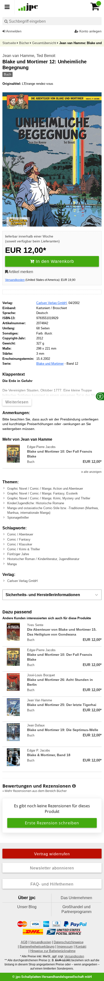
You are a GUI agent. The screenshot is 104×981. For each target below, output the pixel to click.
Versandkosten (15, 280)
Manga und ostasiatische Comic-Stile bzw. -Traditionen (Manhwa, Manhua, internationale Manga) (53, 510)
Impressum (65, 946)
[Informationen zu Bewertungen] (74, 786)
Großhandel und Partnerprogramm (76, 909)
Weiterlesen (17, 402)
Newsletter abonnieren (52, 868)
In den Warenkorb (54, 261)
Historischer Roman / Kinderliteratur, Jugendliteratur (43, 559)
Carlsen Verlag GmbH (51, 303)
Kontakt (80, 946)
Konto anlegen (90, 31)
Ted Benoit (46, 55)
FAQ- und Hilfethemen (52, 884)
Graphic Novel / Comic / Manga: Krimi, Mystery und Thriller (48, 498)
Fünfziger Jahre (18, 554)
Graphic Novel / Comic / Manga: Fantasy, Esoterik (42, 493)
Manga (12, 564)
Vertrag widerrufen (52, 854)
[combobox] (52, 21)
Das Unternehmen (76, 898)
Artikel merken (20, 272)
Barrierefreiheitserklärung (37, 946)
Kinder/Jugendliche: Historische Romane (35, 503)
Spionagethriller (18, 517)
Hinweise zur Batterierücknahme (52, 951)
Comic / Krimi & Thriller (23, 549)
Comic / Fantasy (18, 539)
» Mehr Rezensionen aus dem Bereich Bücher (34, 791)
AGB (24, 942)
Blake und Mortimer (50, 363)
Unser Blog (27, 907)
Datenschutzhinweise (68, 942)
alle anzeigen (92, 472)
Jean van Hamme (18, 55)
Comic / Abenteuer (20, 534)
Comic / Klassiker (19, 544)
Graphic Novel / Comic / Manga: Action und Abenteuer (45, 488)
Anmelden (13, 31)
